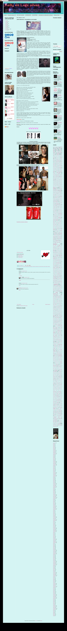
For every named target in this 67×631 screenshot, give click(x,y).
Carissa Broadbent (58, 195)
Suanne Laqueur (59, 386)
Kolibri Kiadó (60, 290)
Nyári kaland (8, 110)
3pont (6, 24)
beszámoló (57, 184)
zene (56, 425)
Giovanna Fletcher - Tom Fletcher (57, 241)
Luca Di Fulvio (54, 312)
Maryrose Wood (57, 324)
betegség (60, 184)
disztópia (59, 217)
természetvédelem (58, 400)
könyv (39, 266)
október (54, 452)
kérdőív (61, 285)
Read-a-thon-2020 (60, 360)
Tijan (59, 403)
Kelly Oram (61, 283)
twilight (60, 411)
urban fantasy (59, 413)
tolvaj (53, 405)
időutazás (57, 255)
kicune (53, 287)
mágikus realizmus (59, 315)
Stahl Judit (54, 384)
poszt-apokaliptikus (59, 355)
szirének (56, 395)
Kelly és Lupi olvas (22, 5)
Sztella (61, 396)
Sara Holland (56, 373)
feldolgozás (57, 232)
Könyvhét (60, 293)
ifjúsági (61, 255)
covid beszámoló (58, 205)
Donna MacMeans (55, 218)
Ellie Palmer (59, 224)
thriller (58, 402)
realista (46, 266)
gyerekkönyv (59, 244)
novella (54, 343)
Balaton (54, 176)
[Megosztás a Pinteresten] (30, 265)
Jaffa (60, 261)
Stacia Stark (60, 383)
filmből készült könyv (56, 234)
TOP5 (53, 406)
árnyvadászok (60, 171)
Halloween (58, 246)
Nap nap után (59, 338)
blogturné (27, 266)
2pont (6, 22)
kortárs (58, 291)
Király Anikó (56, 288)
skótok (54, 379)
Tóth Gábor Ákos (57, 406)
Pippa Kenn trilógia (58, 353)
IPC (60, 258)
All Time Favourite (24, 266)
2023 (54, 150)
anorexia (57, 169)
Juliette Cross (60, 274)
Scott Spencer (54, 377)
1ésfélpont (6, 21)
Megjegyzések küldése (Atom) (23, 305)
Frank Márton (59, 237)
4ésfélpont (6, 27)
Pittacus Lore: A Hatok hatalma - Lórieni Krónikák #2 (60, 95)
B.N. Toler (61, 175)
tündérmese (57, 411)
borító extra (56, 190)
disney (56, 217)
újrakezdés (58, 412)
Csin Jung (60, 208)
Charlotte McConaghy (59, 199)
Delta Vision (59, 214)
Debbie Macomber (59, 212)
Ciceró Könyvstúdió (55, 201)
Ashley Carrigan (59, 172)
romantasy (61, 369)
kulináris (56, 298)
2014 (61, 147)
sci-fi (57, 376)
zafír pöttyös (59, 424)
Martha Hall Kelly (59, 322)
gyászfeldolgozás (55, 244)
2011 (61, 146)
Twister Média (54, 412)
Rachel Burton (54, 357)
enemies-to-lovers (58, 227)
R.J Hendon (60, 356)
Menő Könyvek (55, 327)
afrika (60, 157)
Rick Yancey (58, 366)
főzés (53, 237)
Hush (58, 254)
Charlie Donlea (55, 198)
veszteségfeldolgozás (55, 419)
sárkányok (54, 376)
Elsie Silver (60, 225)
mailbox (61, 316)
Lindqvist (56, 308)
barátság (61, 176)
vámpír (61, 414)
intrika (58, 258)
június (54, 444)
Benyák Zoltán (57, 179)
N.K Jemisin (57, 337)
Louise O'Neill (56, 311)
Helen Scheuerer (55, 249)
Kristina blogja (20, 255)
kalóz (60, 277)
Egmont (54, 221)
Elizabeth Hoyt (59, 222)
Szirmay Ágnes (60, 395)
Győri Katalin (54, 245)
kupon (53, 299)
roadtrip (56, 367)
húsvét (60, 254)
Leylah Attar (58, 306)
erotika (60, 228)
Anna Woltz (60, 168)
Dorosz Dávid (59, 218)
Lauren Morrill (56, 303)
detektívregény (60, 215)
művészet (54, 337)
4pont (6, 26)
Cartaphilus (60, 196)
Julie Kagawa (58, 273)
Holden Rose (57, 251)
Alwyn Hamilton (60, 163)
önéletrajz (61, 345)
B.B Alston (58, 175)
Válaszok (21, 275)
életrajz (60, 221)
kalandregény (54, 276)
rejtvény (54, 364)
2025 (60, 150)
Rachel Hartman (59, 357)
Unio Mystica (55, 413)
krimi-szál (59, 295)
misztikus (54, 332)
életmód (57, 221)
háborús (59, 245)
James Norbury (58, 262)
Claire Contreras (56, 202)
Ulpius (61, 412)
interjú (60, 257)
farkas (55, 231)
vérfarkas (60, 418)
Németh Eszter (55, 340)
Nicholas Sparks (56, 342)
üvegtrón (54, 414)
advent (60, 156)
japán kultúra (59, 264)
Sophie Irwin (61, 380)
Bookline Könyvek (58, 189)
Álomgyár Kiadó (57, 162)
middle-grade (59, 330)
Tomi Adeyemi (57, 405)
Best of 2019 (59, 182)
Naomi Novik (55, 338)
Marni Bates (55, 322)
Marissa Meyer (56, 321)
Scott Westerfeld (59, 377)
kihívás (60, 287)
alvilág (56, 163)
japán (56, 264)
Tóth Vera (61, 406)
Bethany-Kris (59, 185)
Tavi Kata (59, 399)
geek (54, 240)
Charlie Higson (59, 198)
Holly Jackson (58, 252)
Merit (60, 328)
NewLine (57, 341)
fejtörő (58, 231)
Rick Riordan (54, 366)
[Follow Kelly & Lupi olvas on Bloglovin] (7, 70)
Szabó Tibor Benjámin (59, 392)
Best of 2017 (60, 181)
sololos (36, 620)
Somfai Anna (57, 380)
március (54, 447)
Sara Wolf (60, 373)
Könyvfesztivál (54, 293)
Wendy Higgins (59, 421)
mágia (54, 315)
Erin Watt (57, 228)
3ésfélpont (6, 25)
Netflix (59, 340)
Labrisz (59, 299)
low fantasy (60, 311)
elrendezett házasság (55, 225)
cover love (59, 204)
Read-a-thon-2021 (56, 361)
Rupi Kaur (9, 104)
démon (54, 215)
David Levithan (59, 211)
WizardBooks (60, 422)
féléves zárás (60, 232)
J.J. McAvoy (58, 261)
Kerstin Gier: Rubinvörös (59, 102)
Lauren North (60, 303)
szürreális (54, 397)
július (53, 488)
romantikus (48, 266)
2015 (56, 148)
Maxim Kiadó (41, 266)
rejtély (60, 363)
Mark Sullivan (60, 321)
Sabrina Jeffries (9, 101)
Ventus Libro (55, 418)
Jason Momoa (58, 265)
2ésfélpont (6, 23)
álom (54, 162)
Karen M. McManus (59, 278)
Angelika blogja (20, 257)
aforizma (57, 157)
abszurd (55, 155)
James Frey (54, 262)
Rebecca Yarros (57, 363)
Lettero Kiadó (59, 305)
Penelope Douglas (55, 351)
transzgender (54, 409)
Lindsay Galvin (59, 308)
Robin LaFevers (59, 368)
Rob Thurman (59, 367)
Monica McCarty (58, 334)
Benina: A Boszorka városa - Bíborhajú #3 (60, 130)
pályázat (55, 347)
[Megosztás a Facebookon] (29, 265)
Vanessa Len (55, 415)
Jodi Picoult (56, 271)
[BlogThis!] (27, 265)
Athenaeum (59, 173)
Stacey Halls (56, 383)
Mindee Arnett (54, 331)
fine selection (54, 235)
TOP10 (60, 405)
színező (54, 395)
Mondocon (54, 334)
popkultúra (59, 354)
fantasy (61, 230)
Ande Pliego (59, 166)
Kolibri (57, 290)
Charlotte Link (54, 199)
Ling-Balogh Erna (55, 309)
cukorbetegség (57, 206)
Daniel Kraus (57, 209)
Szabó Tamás (54, 392)
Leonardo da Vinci (55, 305)
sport (53, 383)
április (54, 446)
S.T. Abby (9, 115)
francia (56, 237)
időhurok (54, 255)
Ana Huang (60, 165)
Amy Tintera (57, 165)
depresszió (57, 215)
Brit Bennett (54, 193)
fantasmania (57, 230)
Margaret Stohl (57, 319)
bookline (54, 189)
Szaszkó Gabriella (58, 393)
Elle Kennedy (54, 224)
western (54, 422)
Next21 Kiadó (60, 341)
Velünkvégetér (59, 416)
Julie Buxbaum (9, 108)
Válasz (20, 280)
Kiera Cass (57, 287)
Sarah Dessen (59, 374)
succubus (54, 387)
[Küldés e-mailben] (26, 265)
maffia (55, 314)
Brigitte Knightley (56, 192)
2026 (53, 151)
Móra (60, 335)
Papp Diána (59, 348)
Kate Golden (54, 280)
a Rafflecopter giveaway (20, 252)
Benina (54, 179)
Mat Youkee (56, 325)
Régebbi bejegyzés (47, 304)
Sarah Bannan (54, 374)
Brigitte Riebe (60, 192)
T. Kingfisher (57, 397)
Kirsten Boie (60, 288)
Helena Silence (59, 249)
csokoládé (54, 209)
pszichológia (54, 356)
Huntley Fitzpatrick (55, 254)
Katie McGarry (60, 281)
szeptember (54, 464)
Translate (59, 47)
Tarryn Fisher (55, 399)
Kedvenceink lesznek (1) (59, 137)
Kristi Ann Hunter (58, 296)
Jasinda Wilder (54, 265)
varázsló (59, 415)
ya (59, 423)
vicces (60, 419)
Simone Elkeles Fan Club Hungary (60, 82)
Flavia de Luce (59, 235)
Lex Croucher (54, 306)
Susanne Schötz (59, 389)
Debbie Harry (55, 212)
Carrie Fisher (56, 196)
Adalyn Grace (58, 155)
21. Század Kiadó (58, 151)
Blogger (41, 620)
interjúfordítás (54, 258)
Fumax (56, 238)
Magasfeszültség (59, 314)
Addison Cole (56, 156)
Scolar (60, 376)
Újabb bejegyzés (19, 304)
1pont (6, 20)
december (54, 450)
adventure (54, 157)
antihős (59, 169)
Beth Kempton (54, 185)
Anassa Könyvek (55, 166)
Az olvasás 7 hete (59, 174)
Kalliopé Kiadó (56, 277)
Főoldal (33, 304)
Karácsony (54, 278)
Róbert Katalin (54, 368)
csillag (56, 208)
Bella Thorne (59, 178)
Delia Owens (55, 214)
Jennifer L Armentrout (56, 267)
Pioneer (54, 353)
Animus (54, 168)
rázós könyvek (59, 359)
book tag (60, 188)
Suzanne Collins (55, 390)
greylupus (55, 243)
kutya (56, 299)
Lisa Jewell (59, 309)
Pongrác (56, 354)
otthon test (8, 103)
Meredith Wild (58, 328)
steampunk (61, 384)
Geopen (61, 240)
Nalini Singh (61, 337)
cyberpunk (61, 206)
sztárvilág (58, 396)
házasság (60, 248)
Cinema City (61, 201)
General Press (57, 240)
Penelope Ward (59, 351)
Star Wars (58, 384)
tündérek (54, 411)
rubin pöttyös (55, 371)
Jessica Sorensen (58, 270)
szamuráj (54, 393)
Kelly (21, 277)
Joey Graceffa (60, 271)
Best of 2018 (55, 182)
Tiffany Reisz (57, 403)
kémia (56, 285)
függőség (59, 238)
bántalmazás (57, 176)
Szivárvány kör (54, 396)
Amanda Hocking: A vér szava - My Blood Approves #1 (60, 116)
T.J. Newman (60, 397)
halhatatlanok (54, 246)
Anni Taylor (54, 169)
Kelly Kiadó (57, 283)
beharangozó (55, 178)
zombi (61, 425)
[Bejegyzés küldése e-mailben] (25, 265)
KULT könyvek (59, 298)
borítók (60, 190)
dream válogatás (30, 266)
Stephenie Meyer (55, 386)
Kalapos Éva (58, 276)
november (54, 451)
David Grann (55, 211)
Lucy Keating (58, 312)
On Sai (58, 345)
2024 (57, 150)
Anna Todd (57, 168)
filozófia (60, 234)
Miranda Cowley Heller (59, 331)
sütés (60, 390)
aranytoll (57, 171)
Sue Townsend (57, 387)
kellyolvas (37, 266)
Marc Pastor (57, 318)
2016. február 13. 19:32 (24, 283)
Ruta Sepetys (59, 371)
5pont (21, 266)
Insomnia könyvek (55, 257)
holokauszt (61, 251)
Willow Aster (57, 422)
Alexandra (57, 159)
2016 (59, 148)
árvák (54, 172)
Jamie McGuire (34, 266)
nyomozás (55, 345)
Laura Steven (58, 301)
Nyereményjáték (60, 108)
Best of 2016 (57, 181)
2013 (19, 266)
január (54, 449)
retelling (57, 364)
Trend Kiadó (58, 409)
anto (61, 169)
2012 (55, 147)
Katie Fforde (56, 281)
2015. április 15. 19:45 (26, 277)
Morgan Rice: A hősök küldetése (60, 75)
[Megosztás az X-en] (28, 265)
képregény (58, 285)
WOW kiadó (55, 423)
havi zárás (56, 248)
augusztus (54, 476)
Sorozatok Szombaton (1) (59, 89)
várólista (56, 416)
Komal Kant (55, 291)
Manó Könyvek (57, 317)
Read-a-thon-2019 (55, 360)
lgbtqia (61, 306)
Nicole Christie (60, 342)
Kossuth (61, 291)
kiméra (53, 288)
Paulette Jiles (59, 350)
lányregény (54, 301)
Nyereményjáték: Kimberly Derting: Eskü (60, 123)
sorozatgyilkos (56, 381)
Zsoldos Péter (55, 426)
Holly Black (55, 252)
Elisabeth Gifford (55, 222)
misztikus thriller (59, 332)
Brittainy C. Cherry (59, 193)
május (54, 445)
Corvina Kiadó (55, 204)
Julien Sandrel (56, 274)
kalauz (61, 276)
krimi (55, 295)
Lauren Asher (58, 302)
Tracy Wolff (59, 408)
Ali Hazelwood (57, 160)
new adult (44, 266)
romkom (60, 370)
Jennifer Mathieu (59, 268)
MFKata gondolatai (20, 256)
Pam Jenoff (58, 347)
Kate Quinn (58, 280)
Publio (57, 356)
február (54, 448)
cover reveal (54, 205)
